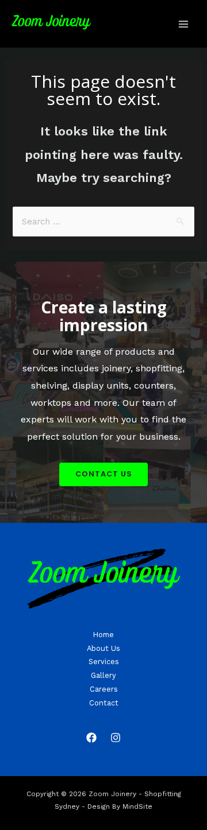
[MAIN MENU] (183, 24)
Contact (103, 703)
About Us (103, 648)
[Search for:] (103, 221)
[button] (103, 474)
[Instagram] (115, 737)
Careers (104, 689)
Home (103, 634)
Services (104, 661)
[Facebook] (91, 737)
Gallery (103, 675)
